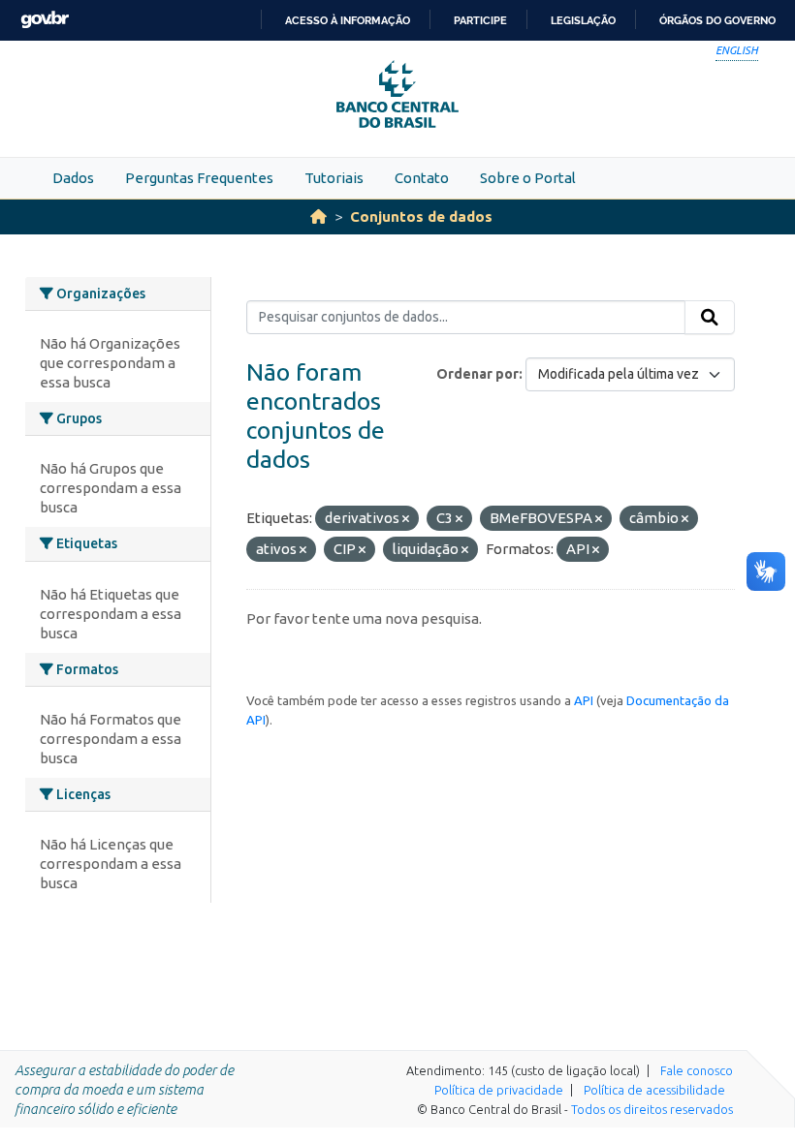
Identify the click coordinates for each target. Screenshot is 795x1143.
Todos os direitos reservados (652, 1109)
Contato (422, 178)
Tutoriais (334, 178)
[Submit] (709, 317)
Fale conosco (696, 1070)
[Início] (318, 216)
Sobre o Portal (528, 178)
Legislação (583, 20)
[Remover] (405, 519)
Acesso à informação (347, 20)
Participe (480, 20)
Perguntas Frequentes (199, 178)
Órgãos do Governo (717, 20)
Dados (73, 178)
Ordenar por (477, 374)
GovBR (44, 20)
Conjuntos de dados (421, 216)
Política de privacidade (498, 1090)
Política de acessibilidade (654, 1090)
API (583, 700)
